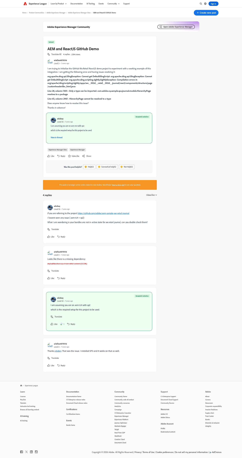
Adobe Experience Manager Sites (79, 13)
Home (24, 13)
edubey (60, 118)
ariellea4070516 (60, 60)
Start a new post (118, 185)
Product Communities (36, 13)
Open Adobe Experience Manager (178, 26)
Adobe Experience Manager (56, 13)
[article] (99, 222)
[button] (206, 13)
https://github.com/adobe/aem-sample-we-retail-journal (103, 213)
